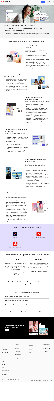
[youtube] (15, 379)
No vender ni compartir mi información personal (42, 380)
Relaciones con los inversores (5, 371)
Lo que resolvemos (30, 1)
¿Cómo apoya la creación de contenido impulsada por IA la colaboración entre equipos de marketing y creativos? (25, 311)
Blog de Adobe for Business (46, 345)
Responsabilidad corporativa (5, 370)
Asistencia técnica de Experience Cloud (48, 347)
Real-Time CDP (17, 358)
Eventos (3, 367)
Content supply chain (22, 1)
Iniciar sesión (49, 1)
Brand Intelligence (17, 351)
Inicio (1, 4)
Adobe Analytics (17, 344)
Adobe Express (15, 237)
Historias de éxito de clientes (46, 344)
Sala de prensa (3, 368)
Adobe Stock (30, 348)
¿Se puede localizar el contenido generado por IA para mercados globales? (18, 307)
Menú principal (14, 1)
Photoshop (30, 352)
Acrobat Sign (17, 348)
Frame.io (16, 355)
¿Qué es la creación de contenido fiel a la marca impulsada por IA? (17, 296)
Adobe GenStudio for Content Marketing (15, 247)
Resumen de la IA (4, 364)
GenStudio (16, 357)
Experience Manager (18, 354)
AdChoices (51, 380)
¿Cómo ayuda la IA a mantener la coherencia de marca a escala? (16, 300)
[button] (4, 379)
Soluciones (4, 4)
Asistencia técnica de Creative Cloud (47, 348)
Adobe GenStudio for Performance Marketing (38, 237)
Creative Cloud (31, 349)
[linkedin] (13, 379)
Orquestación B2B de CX (5, 352)
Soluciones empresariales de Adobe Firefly (20, 347)
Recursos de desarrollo (45, 351)
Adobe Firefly (30, 346)
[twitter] (11, 379)
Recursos (37, 1)
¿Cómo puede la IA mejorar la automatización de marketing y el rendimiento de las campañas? (22, 304)
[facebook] (8, 379)
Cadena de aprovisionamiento (5, 373)
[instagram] (10, 379)
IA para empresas (4, 353)
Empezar (43, 1)
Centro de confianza (4, 374)
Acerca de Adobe (4, 363)
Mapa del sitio (33, 380)
